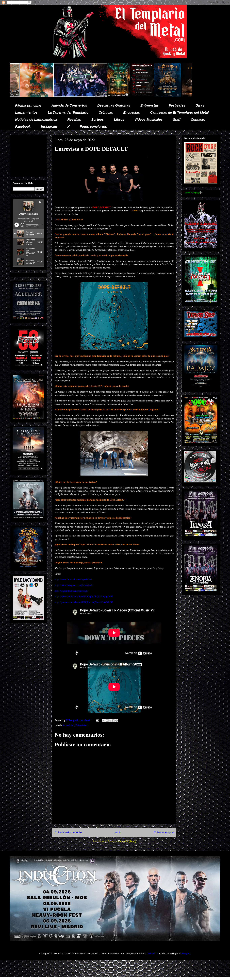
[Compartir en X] (110, 720)
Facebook (23, 126)
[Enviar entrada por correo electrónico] (97, 720)
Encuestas (131, 112)
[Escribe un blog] (107, 720)
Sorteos (97, 119)
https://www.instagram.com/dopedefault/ (74, 585)
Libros (119, 119)
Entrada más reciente (68, 832)
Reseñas (74, 119)
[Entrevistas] (178, 96)
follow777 (153, 953)
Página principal (28, 105)
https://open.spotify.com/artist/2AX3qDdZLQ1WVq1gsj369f (84, 596)
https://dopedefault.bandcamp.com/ (71, 591)
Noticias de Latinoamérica (36, 119)
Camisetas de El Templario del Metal (179, 112)
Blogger (186, 953)
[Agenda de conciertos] (71, 96)
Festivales (177, 105)
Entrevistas (149, 105)
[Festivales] (47, 96)
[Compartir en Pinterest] (116, 720)
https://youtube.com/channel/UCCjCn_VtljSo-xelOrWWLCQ (84, 602)
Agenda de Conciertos (69, 105)
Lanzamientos (26, 112)
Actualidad (68, 725)
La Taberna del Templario (68, 112)
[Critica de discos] (128, 96)
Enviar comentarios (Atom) (122, 841)
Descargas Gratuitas (113, 105)
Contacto (198, 119)
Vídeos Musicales (149, 119)
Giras (199, 105)
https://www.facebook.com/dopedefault (73, 579)
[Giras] (96, 96)
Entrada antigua (164, 832)
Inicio (117, 832)
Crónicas (106, 112)
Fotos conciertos (93, 126)
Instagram (49, 126)
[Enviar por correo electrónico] (103, 720)
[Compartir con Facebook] (113, 720)
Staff (176, 119)
